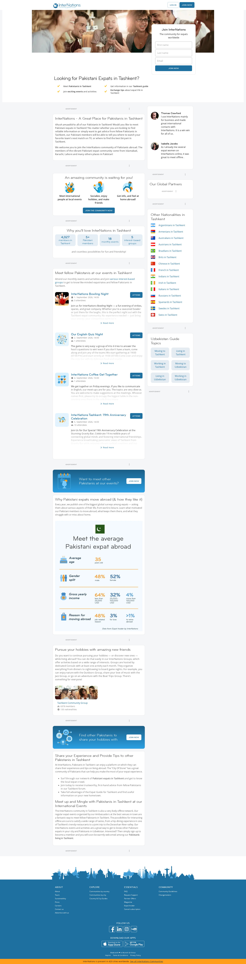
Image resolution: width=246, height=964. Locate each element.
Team (57, 895)
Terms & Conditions (120, 955)
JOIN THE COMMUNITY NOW (98, 210)
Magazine (128, 902)
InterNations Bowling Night (89, 294)
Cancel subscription (132, 909)
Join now (173, 68)
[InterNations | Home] (66, 6)
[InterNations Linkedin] (119, 929)
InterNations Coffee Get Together (94, 374)
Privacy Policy (135, 955)
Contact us (59, 909)
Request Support (131, 895)
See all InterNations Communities (146, 961)
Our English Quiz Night (87, 334)
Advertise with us (62, 913)
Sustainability (60, 898)
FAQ (126, 891)
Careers (58, 905)
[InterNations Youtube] (134, 929)
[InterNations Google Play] (134, 944)
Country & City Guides (98, 898)
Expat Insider (129, 905)
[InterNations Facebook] (112, 929)
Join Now (187, 5)
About (57, 891)
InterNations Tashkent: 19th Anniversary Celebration (98, 416)
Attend (136, 295)
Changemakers (165, 895)
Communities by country (99, 891)
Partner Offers (130, 898)
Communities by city (98, 895)
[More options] (129, 109)
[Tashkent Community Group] (77, 698)
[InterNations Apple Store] (112, 944)
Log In (173, 5)
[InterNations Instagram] (127, 929)
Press (57, 902)
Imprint (108, 955)
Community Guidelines (168, 891)
